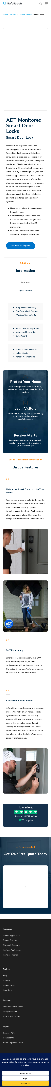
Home (5, 14)
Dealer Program (10, 940)
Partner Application (12, 950)
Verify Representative (13, 1042)
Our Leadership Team (13, 1006)
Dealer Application (11, 935)
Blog (5, 975)
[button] (46, 3)
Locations (7, 990)
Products (14, 14)
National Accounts (11, 945)
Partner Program (10, 955)
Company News (10, 1011)
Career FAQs (9, 985)
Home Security (27, 14)
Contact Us (8, 1037)
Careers (6, 980)
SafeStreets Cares (11, 1016)
